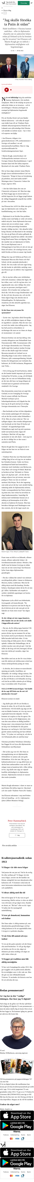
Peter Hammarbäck (17, 820)
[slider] (11, 89)
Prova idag (7, 10)
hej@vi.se (8, 1109)
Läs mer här (4, 1082)
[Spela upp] (6, 90)
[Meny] (5, 13)
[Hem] (3, 3)
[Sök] (4, 8)
